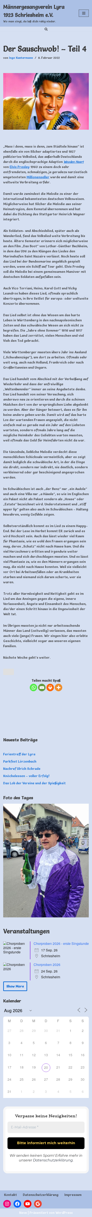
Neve (23, 1213)
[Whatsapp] (33, 687)
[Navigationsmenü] (84, 13)
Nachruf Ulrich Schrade (21, 769)
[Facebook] (17, 1204)
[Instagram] (7, 1204)
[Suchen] (46, 29)
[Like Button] (8, 672)
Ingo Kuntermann (21, 57)
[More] (58, 687)
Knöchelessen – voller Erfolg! (26, 776)
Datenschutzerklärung (53, 1160)
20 (46, 1067)
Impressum (73, 1195)
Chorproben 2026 (47, 964)
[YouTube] (27, 1204)
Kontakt (10, 1195)
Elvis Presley (20, 167)
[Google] (38, 1204)
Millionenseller (38, 177)
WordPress (64, 1213)
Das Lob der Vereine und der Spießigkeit (34, 783)
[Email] (42, 687)
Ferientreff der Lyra (19, 754)
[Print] (50, 687)
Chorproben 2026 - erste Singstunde (61, 943)
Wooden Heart (74, 162)
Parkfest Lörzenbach (19, 761)
